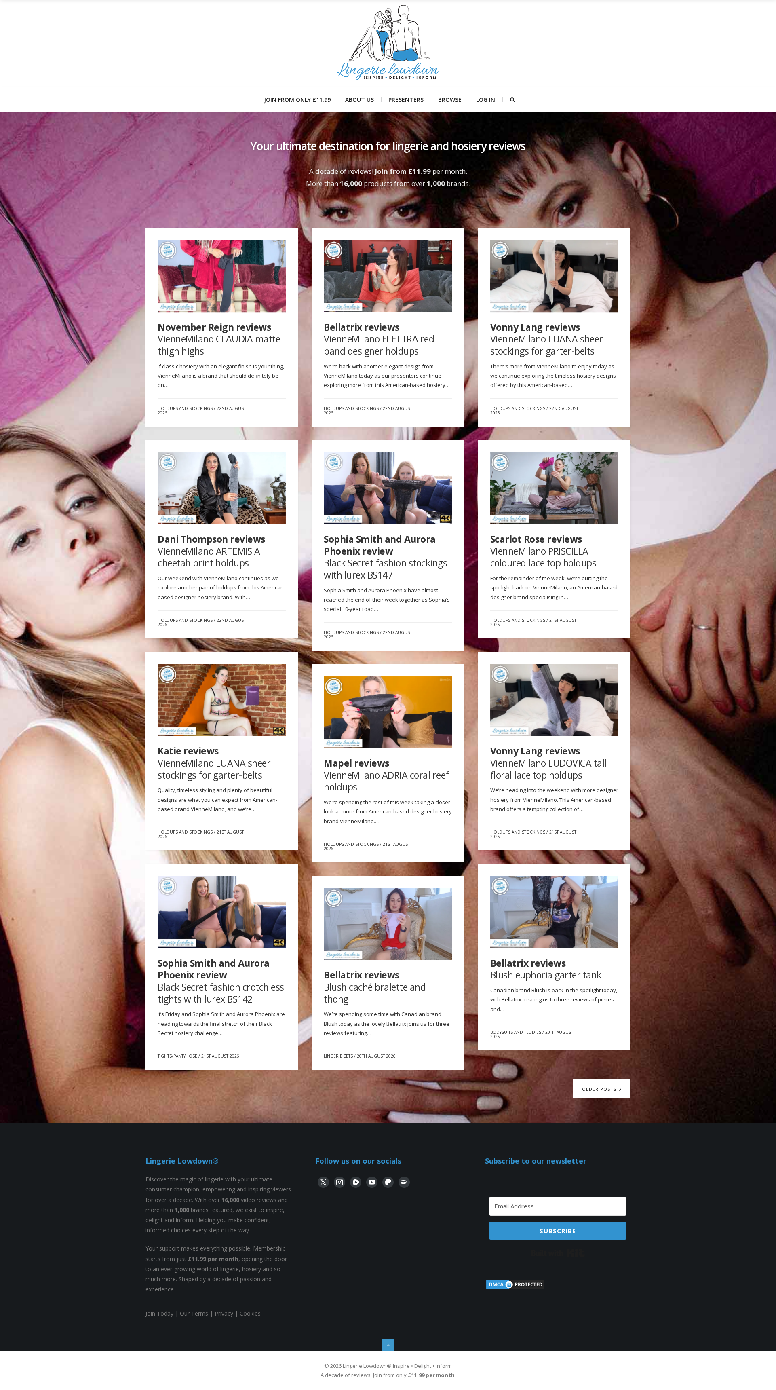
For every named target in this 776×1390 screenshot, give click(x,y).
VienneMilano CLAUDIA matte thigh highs (219, 339)
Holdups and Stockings (185, 408)
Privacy (224, 1313)
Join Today (159, 1313)
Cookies (250, 1313)
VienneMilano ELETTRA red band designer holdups (379, 339)
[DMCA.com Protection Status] (515, 1288)
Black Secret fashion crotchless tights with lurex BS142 (221, 981)
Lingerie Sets (338, 1056)
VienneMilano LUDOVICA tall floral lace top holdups (548, 762)
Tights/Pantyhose (177, 1056)
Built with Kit (558, 1253)
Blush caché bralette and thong (375, 986)
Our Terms (194, 1313)
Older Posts (600, 1089)
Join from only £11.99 (297, 100)
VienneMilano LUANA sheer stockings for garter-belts (546, 339)
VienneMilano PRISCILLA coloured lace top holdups (543, 550)
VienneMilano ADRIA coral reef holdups (386, 774)
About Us (359, 100)
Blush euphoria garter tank (545, 969)
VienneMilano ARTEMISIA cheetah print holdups (211, 550)
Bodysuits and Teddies (515, 1032)
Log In (485, 100)
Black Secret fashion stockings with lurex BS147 (385, 556)
